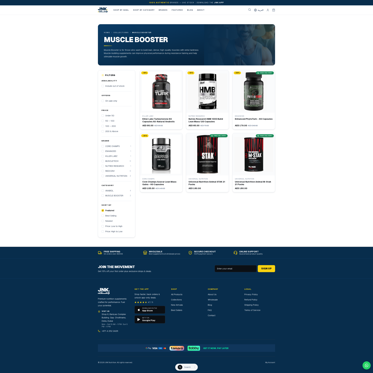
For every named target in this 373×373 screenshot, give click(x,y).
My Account (270, 362)
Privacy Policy (251, 294)
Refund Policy (250, 299)
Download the (210, 2)
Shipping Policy (251, 305)
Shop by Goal (121, 10)
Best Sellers (176, 310)
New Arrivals (177, 305)
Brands (163, 10)
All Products (176, 294)
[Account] (267, 10)
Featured (177, 10)
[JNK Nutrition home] (103, 10)
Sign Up (266, 268)
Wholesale (213, 299)
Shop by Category (144, 10)
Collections (121, 32)
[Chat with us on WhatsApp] (367, 365)
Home (107, 32)
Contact (211, 315)
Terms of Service (252, 310)
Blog (190, 10)
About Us (212, 294)
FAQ (210, 310)
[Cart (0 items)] (273, 10)
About (201, 10)
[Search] (249, 9)
